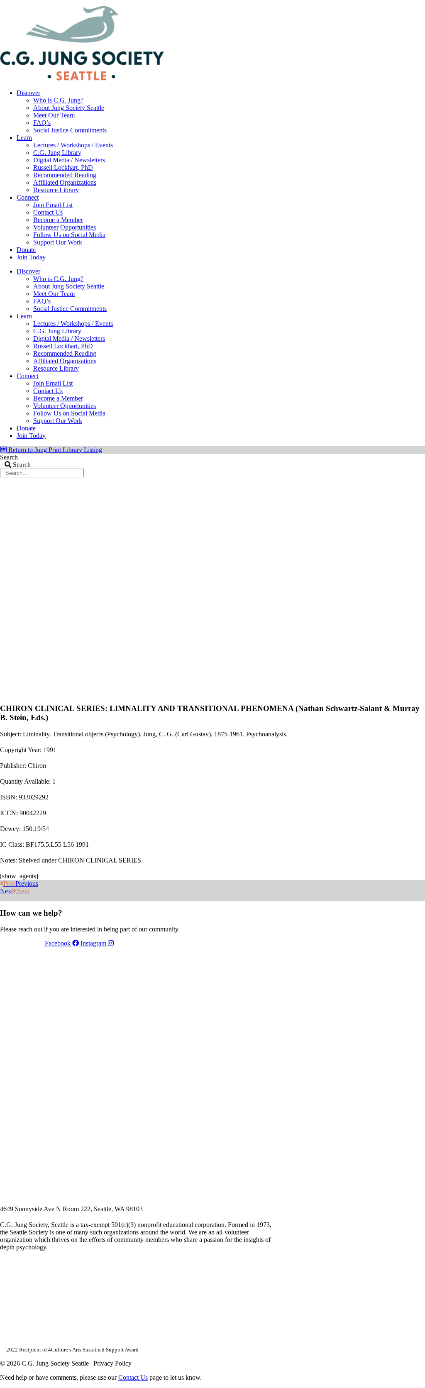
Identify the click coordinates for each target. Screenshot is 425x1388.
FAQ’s (42, 122)
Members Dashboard (371, 3)
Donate (26, 249)
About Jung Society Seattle (68, 107)
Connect (28, 197)
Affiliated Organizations (64, 182)
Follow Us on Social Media (69, 234)
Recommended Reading (64, 174)
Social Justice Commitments (70, 130)
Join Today (31, 257)
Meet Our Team (54, 115)
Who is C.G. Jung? (58, 100)
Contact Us (48, 212)
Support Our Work (57, 242)
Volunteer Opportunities (64, 227)
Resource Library (56, 189)
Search (9, 457)
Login (418, 3)
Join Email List (53, 204)
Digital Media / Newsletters (69, 160)
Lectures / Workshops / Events (73, 145)
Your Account (314, 3)
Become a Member (58, 219)
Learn (24, 137)
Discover (28, 92)
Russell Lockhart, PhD (63, 167)
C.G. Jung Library (57, 152)
